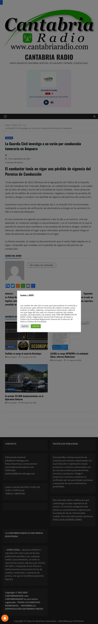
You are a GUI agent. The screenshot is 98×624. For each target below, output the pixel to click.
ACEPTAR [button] (35, 326)
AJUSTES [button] (25, 326)
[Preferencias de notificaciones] (4, 618)
